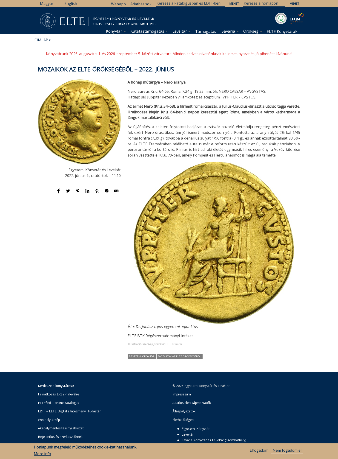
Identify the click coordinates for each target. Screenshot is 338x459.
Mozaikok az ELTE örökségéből (179, 356)
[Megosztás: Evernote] (107, 193)
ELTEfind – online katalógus (58, 402)
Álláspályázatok (183, 411)
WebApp (118, 3)
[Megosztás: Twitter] (68, 193)
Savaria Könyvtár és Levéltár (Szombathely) (214, 440)
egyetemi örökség (141, 356)
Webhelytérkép (49, 419)
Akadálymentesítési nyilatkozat (61, 428)
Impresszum (181, 394)
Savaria (228, 31)
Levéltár (179, 31)
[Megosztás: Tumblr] (97, 193)
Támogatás (205, 31)
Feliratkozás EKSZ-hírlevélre (58, 394)
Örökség (250, 31)
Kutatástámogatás (147, 31)
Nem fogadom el (287, 450)
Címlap (41, 39)
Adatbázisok (141, 3)
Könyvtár (114, 31)
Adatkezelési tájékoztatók (191, 402)
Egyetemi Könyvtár (196, 428)
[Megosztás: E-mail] (116, 193)
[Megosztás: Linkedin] (88, 193)
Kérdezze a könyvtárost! (56, 385)
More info (42, 453)
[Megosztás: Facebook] (59, 193)
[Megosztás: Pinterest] (78, 193)
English (70, 3)
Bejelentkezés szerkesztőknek (60, 436)
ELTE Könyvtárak (282, 31)
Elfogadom (259, 450)
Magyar (46, 3)
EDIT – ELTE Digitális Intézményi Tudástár (69, 411)
